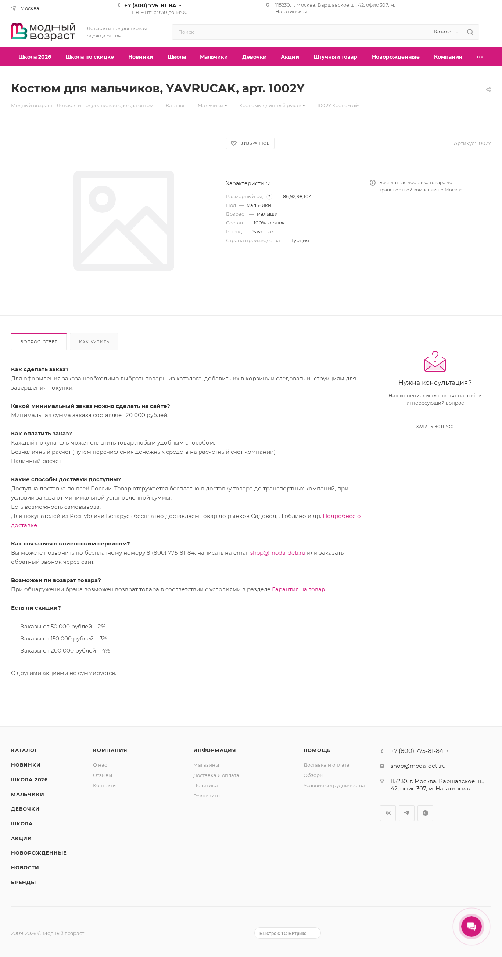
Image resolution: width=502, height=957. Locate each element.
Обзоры (313, 775)
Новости (25, 867)
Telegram (407, 813)
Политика (205, 785)
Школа (22, 823)
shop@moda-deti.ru (277, 552)
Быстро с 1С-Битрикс (282, 933)
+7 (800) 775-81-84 (150, 5)
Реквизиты (206, 796)
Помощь (317, 750)
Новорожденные (39, 853)
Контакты (104, 785)
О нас (100, 765)
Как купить (94, 341)
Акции (21, 838)
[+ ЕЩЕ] (480, 56)
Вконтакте (388, 813)
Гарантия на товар (298, 589)
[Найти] (470, 32)
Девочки (25, 809)
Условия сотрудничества (334, 785)
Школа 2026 (29, 779)
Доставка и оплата (216, 775)
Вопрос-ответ (38, 341)
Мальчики (27, 794)
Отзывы (102, 775)
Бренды (23, 882)
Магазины (206, 765)
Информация (214, 750)
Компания (110, 750)
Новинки (26, 765)
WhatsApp (425, 813)
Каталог (24, 750)
